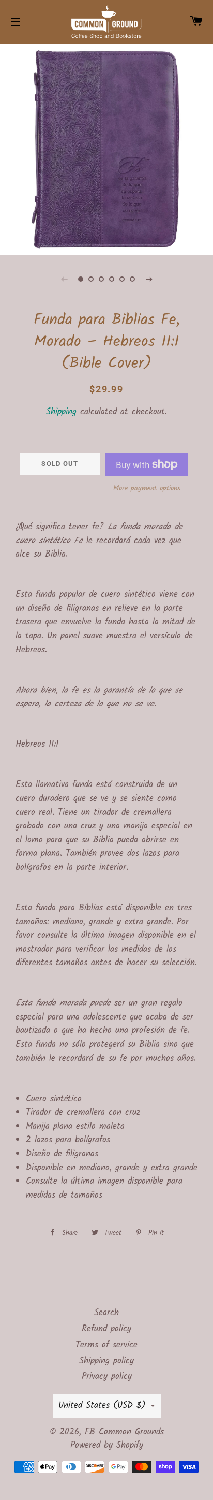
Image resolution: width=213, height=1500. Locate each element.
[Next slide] (149, 279)
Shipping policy (106, 1361)
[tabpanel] (106, 148)
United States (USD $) (102, 1405)
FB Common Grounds (124, 1432)
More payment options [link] (146, 488)
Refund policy (106, 1329)
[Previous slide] (64, 279)
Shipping (61, 412)
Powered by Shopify (106, 1445)
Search (106, 1313)
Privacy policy (107, 1377)
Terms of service (106, 1345)
